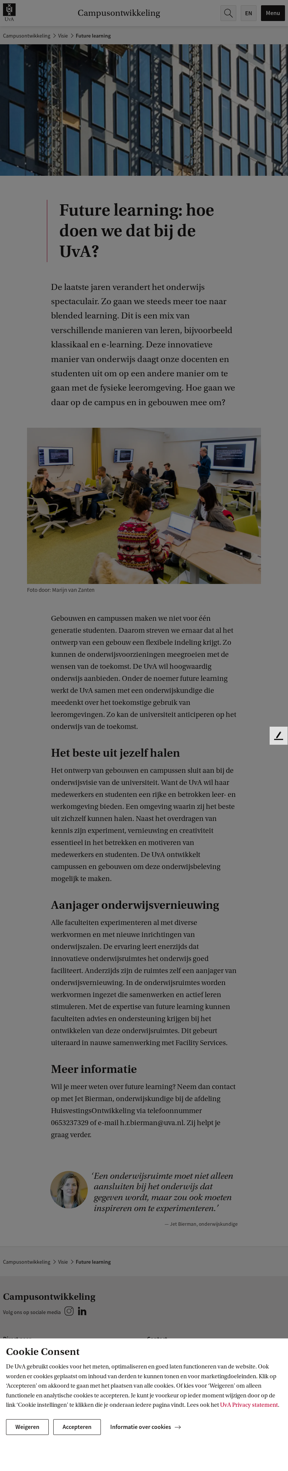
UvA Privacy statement (249, 1405)
